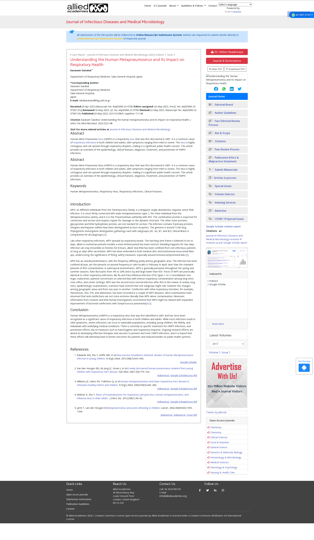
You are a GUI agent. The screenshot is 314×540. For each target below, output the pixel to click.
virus (132, 139)
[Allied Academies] (87, 8)
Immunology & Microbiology (225, 457)
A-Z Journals (160, 5)
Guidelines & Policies (192, 5)
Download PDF (236, 69)
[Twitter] (207, 490)
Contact (212, 5)
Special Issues (223, 186)
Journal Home (217, 96)
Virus (100, 139)
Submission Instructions (78, 499)
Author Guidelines (225, 113)
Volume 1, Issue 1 (219, 352)
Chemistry (215, 427)
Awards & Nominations (227, 61)
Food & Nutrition (219, 442)
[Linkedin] (215, 490)
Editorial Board (223, 104)
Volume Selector (224, 194)
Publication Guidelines (77, 504)
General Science (218, 447)
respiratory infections (84, 142)
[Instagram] (223, 490)
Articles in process (225, 178)
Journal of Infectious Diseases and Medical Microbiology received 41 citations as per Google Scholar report (226, 239)
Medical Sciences (219, 462)
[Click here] (227, 257)
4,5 (148, 303)
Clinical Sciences (218, 437)
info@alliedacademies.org (173, 496)
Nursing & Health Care (222, 472)
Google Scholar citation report (223, 226)
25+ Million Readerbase (228, 52)
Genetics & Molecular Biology (226, 452)
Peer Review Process (226, 149)
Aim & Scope (222, 133)
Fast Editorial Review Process (224, 123)
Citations (220, 141)
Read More (218, 323)
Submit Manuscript (226, 169)
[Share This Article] (213, 89)
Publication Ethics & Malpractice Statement (224, 159)
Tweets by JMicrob (216, 412)
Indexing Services (225, 202)
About (173, 5)
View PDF (216, 69)
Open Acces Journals (77, 494)
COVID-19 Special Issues (229, 219)
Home (147, 5)
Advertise (220, 210)
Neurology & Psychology (223, 467)
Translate (236, 11)
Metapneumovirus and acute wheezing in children (133, 407)
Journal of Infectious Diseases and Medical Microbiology (140, 129)
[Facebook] (200, 490)
